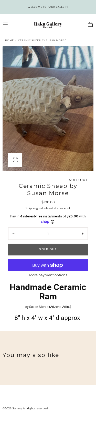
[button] (5, 24)
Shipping (32, 208)
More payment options (48, 275)
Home (9, 40)
